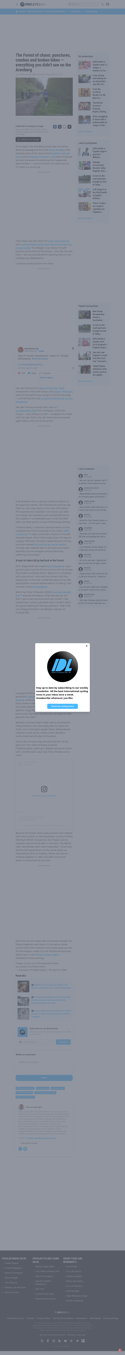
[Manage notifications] (120, 1350)
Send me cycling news (62, 706)
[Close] (86, 646)
